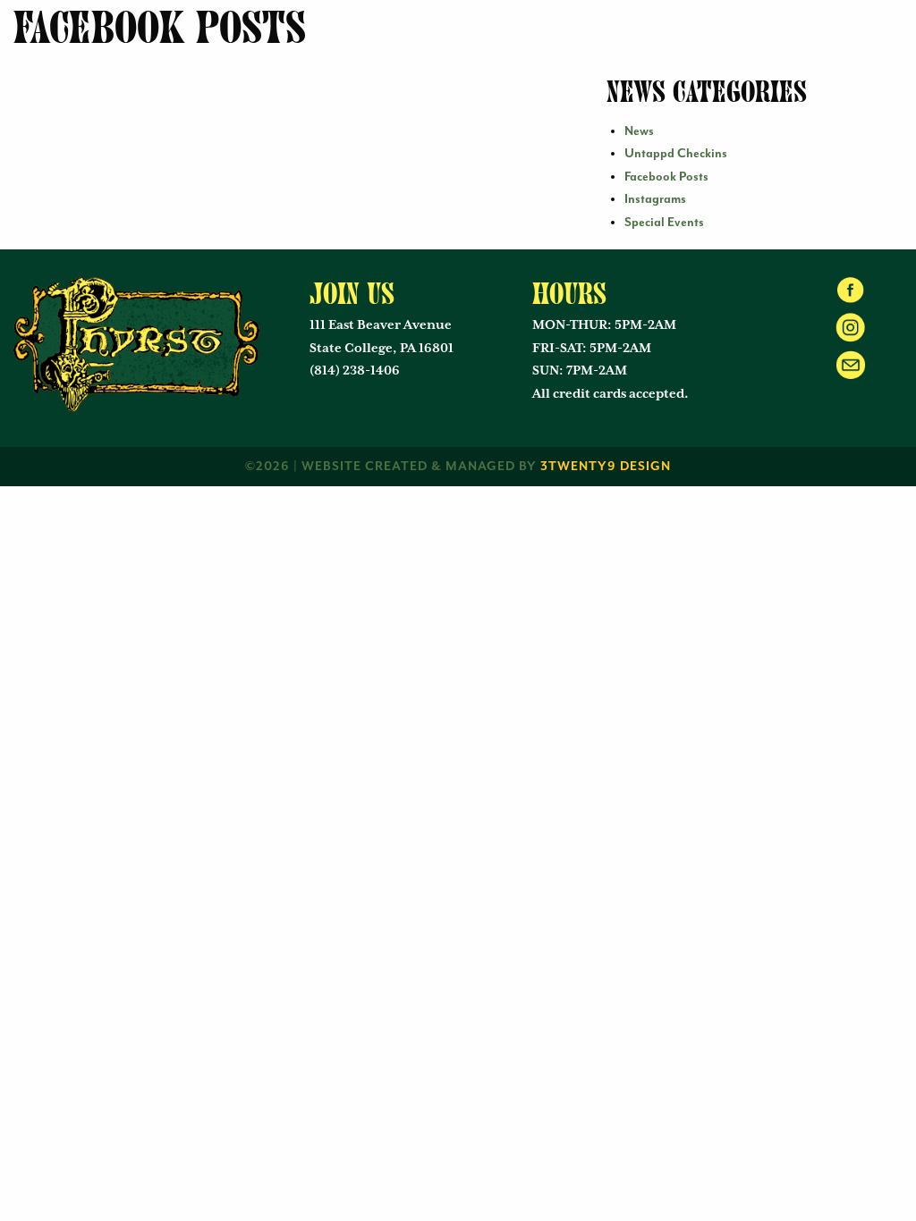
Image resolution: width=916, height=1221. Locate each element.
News (639, 131)
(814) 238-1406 (355, 371)
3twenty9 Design (605, 466)
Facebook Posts (666, 177)
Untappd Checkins (675, 154)
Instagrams (655, 199)
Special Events (664, 222)
